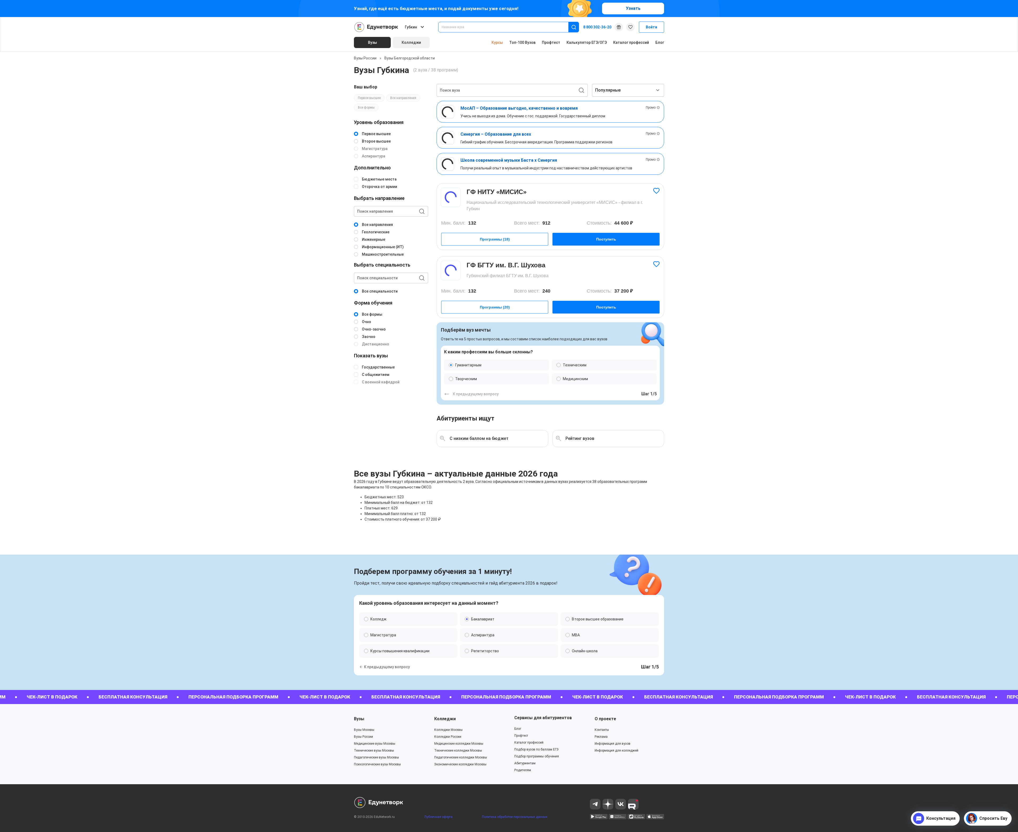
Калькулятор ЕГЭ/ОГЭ (587, 42)
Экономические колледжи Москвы (460, 764)
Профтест (551, 42)
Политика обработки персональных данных (514, 817)
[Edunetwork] (376, 27)
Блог (659, 42)
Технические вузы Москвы (374, 750)
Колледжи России (447, 737)
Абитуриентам (525, 763)
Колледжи (445, 718)
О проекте (605, 718)
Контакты (602, 730)
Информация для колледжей (616, 750)
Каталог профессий (631, 42)
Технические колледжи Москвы (458, 750)
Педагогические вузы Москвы (376, 757)
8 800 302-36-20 (597, 27)
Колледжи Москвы (448, 730)
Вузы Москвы (364, 730)
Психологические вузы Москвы (377, 764)
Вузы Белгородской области (409, 58)
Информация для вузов (612, 743)
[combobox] (507, 27)
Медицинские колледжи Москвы (458, 743)
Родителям (522, 770)
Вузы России (365, 58)
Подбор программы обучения (536, 756)
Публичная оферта (438, 817)
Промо (651, 107)
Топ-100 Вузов (522, 42)
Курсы (497, 42)
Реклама (601, 737)
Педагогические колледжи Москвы (460, 757)
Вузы (359, 718)
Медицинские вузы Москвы (374, 743)
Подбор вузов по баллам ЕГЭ (536, 749)
